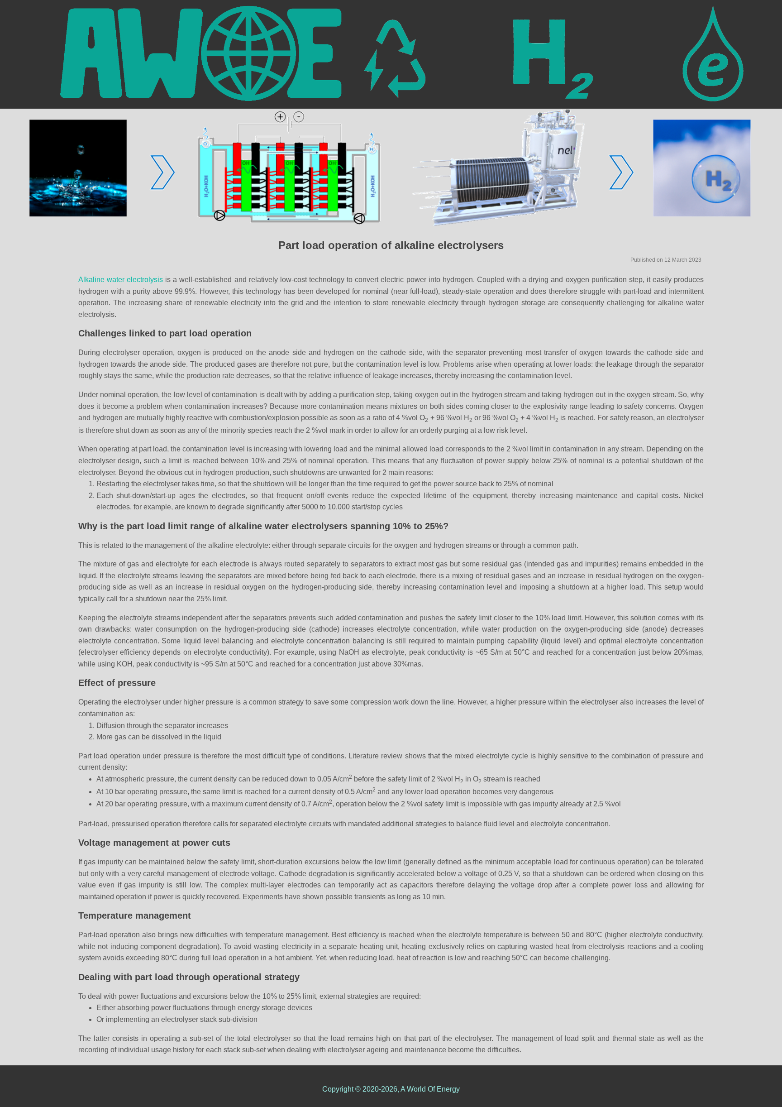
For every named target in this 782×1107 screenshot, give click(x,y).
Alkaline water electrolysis (121, 279)
